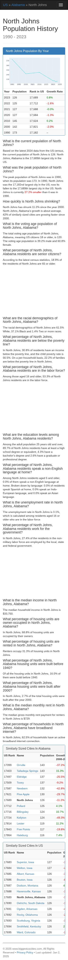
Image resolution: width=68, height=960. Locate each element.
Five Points (23, 829)
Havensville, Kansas (29, 891)
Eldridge (22, 776)
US (5, 5)
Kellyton (21, 817)
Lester (20, 823)
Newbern (22, 788)
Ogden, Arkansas (27, 908)
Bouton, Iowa (24, 879)
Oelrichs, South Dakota (30, 903)
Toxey (20, 782)
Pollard (21, 805)
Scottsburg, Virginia (28, 920)
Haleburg (22, 835)
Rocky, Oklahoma (27, 914)
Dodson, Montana (27, 885)
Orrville (21, 765)
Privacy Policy (25, 952)
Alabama (18, 5)
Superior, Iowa (25, 862)
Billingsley (23, 811)
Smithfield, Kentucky (29, 926)
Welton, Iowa (24, 867)
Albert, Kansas (25, 873)
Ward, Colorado (26, 932)
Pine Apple (23, 794)
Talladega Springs (27, 770)
